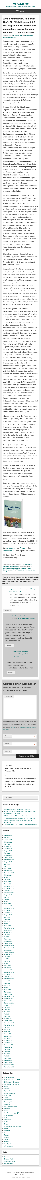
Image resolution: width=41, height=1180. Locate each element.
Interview (7, 1108)
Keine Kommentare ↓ (9, 37)
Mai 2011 (7, 1029)
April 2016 (7, 924)
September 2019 (9, 860)
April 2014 (7, 963)
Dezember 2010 (9, 1038)
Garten (6, 1097)
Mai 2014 (7, 961)
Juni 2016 (7, 919)
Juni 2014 (7, 959)
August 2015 (8, 932)
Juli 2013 (7, 981)
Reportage (7, 1131)
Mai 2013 (7, 985)
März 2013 (7, 990)
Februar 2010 (8, 1060)
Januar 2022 (8, 840)
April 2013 (7, 988)
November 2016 (9, 910)
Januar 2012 (8, 1021)
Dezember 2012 (9, 996)
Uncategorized (14, 566)
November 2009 (9, 1067)
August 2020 (8, 851)
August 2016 (8, 915)
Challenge (7, 1089)
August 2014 (8, 954)
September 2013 (9, 979)
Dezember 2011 (9, 1023)
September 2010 (9, 1045)
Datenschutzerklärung (20, 1174)
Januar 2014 (8, 970)
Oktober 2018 (8, 875)
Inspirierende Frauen (10, 1106)
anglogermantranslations (16, 589)
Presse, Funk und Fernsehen (13, 1126)
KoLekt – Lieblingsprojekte (12, 1113)
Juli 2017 (7, 897)
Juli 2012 (7, 1007)
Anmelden (7, 1157)
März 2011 (7, 1032)
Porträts (6, 1122)
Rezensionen (28, 564)
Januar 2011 (8, 1036)
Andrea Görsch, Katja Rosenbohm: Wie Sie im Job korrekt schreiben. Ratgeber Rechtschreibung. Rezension (19, 820)
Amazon (23, 548)
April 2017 (7, 901)
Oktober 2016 (8, 913)
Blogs (6, 1086)
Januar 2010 (8, 1062)
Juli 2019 (7, 864)
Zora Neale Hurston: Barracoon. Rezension (17, 809)
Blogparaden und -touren (11, 1084)
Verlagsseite (10, 548)
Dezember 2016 (9, 908)
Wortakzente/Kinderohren (19, 616)
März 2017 (7, 904)
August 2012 (8, 1005)
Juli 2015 (7, 935)
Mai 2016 (7, 921)
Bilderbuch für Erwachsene (12, 1082)
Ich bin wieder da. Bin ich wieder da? (15, 816)
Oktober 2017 (8, 890)
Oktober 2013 (8, 976)
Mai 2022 (7, 837)
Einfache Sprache (9, 1093)
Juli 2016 (7, 917)
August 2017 (8, 895)
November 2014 (9, 948)
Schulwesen (6, 570)
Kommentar (9, 696)
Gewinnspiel (8, 1102)
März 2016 (7, 926)
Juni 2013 (7, 983)
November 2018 (9, 873)
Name (6, 736)
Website (7, 751)
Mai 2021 (7, 844)
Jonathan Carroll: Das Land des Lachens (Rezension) (20, 825)
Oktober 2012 (8, 1001)
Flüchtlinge (16, 568)
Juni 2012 (7, 1010)
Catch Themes (26, 1177)
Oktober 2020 (8, 849)
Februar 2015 (8, 941)
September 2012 (9, 1003)
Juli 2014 (7, 957)
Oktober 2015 (8, 930)
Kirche (6, 1111)
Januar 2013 (8, 994)
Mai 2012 (7, 1012)
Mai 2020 (7, 853)
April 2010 (7, 1056)
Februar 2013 (8, 992)
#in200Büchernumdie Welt (12, 1080)
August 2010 (8, 1047)
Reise (6, 1128)
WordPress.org (8, 1163)
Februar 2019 (8, 871)
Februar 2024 (8, 835)
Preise (6, 1124)
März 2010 (7, 1058)
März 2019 (7, 868)
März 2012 (7, 1016)
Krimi (5, 1117)
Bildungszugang (8, 568)
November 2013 (9, 974)
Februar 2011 (8, 1034)
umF (12, 570)
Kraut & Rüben (8, 1115)
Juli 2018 (7, 879)
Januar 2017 (8, 906)
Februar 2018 (8, 884)
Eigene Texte (8, 1091)
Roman (6, 1137)
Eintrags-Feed (8, 1159)
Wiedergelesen (8, 1146)
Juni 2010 (7, 1051)
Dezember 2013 (9, 972)
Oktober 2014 (8, 950)
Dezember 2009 (9, 1065)
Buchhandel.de (9, 550)
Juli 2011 (7, 1027)
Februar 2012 (8, 1018)
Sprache (6, 1142)
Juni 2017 (7, 899)
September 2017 (9, 893)
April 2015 (7, 937)
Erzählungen (8, 1095)
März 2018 (7, 882)
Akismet (12, 727)
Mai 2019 (7, 866)
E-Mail (7, 743)
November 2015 (9, 928)
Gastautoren (8, 1100)
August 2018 (8, 877)
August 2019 (8, 862)
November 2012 (9, 999)
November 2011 (9, 1025)
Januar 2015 (8, 943)
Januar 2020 (8, 857)
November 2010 (9, 1040)
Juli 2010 (7, 1049)
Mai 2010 (7, 1054)
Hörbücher (7, 1104)
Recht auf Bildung (25, 568)
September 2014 (9, 952)
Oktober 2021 (8, 842)
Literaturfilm (7, 1120)
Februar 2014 (8, 968)
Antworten (7, 610)
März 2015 (7, 939)
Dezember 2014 (9, 946)
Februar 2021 (8, 846)
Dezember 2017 (9, 886)
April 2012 (7, 1014)
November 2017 (9, 888)
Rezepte (6, 1135)
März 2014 (7, 965)
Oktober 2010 (8, 1043)
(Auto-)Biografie (9, 1078)
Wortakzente (20, 3)
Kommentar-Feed (9, 1161)
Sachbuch (6, 566)
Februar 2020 (8, 855)
